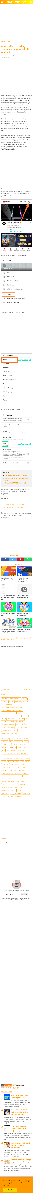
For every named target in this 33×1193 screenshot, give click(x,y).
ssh (22, 781)
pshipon (23, 767)
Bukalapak (10, 727)
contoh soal (12, 730)
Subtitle (5, 784)
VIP (24, 790)
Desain (28, 736)
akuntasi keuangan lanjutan (11, 716)
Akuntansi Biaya (7, 704)
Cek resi (25, 727)
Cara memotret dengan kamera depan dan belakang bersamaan (23, 631)
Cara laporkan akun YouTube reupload (22, 596)
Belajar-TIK (19, 724)
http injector (6, 744)
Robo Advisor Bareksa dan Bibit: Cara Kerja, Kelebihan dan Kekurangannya (20, 1112)
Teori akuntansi (7, 787)
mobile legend (19, 759)
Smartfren (11, 781)
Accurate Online (15, 698)
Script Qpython (13, 776)
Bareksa (22, 721)
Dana (22, 736)
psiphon (4, 770)
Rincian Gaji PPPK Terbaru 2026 (15, 483)
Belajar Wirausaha (8, 724)
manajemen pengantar (16, 756)
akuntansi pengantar (9, 713)
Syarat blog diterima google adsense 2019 (7, 579)
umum (19, 790)
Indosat (15, 744)
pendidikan (5, 764)
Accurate (5, 698)
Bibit (26, 724)
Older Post (27, 689)
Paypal (27, 761)
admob (25, 698)
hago (26, 741)
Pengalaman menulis (17, 764)
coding (4, 730)
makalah (24, 753)
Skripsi (4, 781)
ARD (22, 719)
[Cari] (31, 2)
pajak (22, 761)
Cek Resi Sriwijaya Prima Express (16, 475)
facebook (27, 739)
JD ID (3, 750)
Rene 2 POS (18, 773)
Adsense (4, 701)
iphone (20, 747)
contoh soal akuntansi (9, 733)
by (16, 727)
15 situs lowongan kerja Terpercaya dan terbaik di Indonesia (8, 631)
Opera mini (10, 761)
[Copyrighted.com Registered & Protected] (6, 1086)
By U (20, 727)
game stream (19, 741)
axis (27, 719)
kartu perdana (11, 750)
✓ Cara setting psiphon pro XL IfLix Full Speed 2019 (8, 597)
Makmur (4, 756)
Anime (4, 719)
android (25, 716)
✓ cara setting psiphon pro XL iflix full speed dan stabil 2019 (23, 579)
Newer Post (5, 689)
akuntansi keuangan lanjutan (12, 707)
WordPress (26, 793)
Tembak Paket (22, 784)
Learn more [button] (6, 1185)
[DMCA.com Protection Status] (18, 1086)
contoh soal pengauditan (10, 736)
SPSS (18, 781)
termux (16, 787)
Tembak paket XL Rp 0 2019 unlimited (23, 614)
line (18, 753)
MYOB (27, 759)
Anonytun (11, 719)
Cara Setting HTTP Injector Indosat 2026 (16, 479)
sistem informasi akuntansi (17, 779)
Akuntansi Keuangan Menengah (12, 710)
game (11, 741)
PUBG (10, 770)
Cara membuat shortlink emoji (15, 504)
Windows (18, 793)
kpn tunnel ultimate (8, 753)
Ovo (17, 761)
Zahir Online (6, 799)
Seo (20, 776)
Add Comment (5, 57)
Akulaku (18, 701)
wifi (11, 793)
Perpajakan (15, 767)
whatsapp (5, 793)
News (4, 761)
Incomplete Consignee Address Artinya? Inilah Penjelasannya (18, 1129)
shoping (4, 779)
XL (8, 796)
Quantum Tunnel (19, 770)
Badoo (4, 721)
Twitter (12, 790)
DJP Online (5, 739)
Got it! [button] (10, 1190)
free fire (5, 741)
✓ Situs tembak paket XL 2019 (8, 614)
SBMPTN (25, 773)
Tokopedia (5, 790)
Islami (25, 747)
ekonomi (19, 739)
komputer (21, 750)
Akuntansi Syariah (23, 713)
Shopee (26, 776)
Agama (11, 701)
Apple (18, 719)
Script (4, 776)
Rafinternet (16, 2)
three (22, 787)
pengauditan (6, 767)
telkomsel (12, 784)
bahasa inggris (13, 721)
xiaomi (4, 796)
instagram (22, 744)
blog (3, 727)
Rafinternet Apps (7, 773)
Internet (5, 747)
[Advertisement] (16, 22)
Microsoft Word (7, 759)
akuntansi (26, 701)
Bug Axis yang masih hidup (14, 507)
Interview (13, 747)
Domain (13, 739)
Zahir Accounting (16, 796)
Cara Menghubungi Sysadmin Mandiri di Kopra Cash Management (21, 1145)
